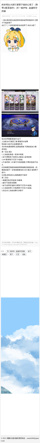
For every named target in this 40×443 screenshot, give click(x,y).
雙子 (11, 254)
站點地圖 (14, 438)
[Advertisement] (20, 70)
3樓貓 (3, 16)
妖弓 (29, 251)
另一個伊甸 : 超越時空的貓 (16, 251)
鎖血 (24, 254)
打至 (17, 254)
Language (34, 16)
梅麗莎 (4, 254)
